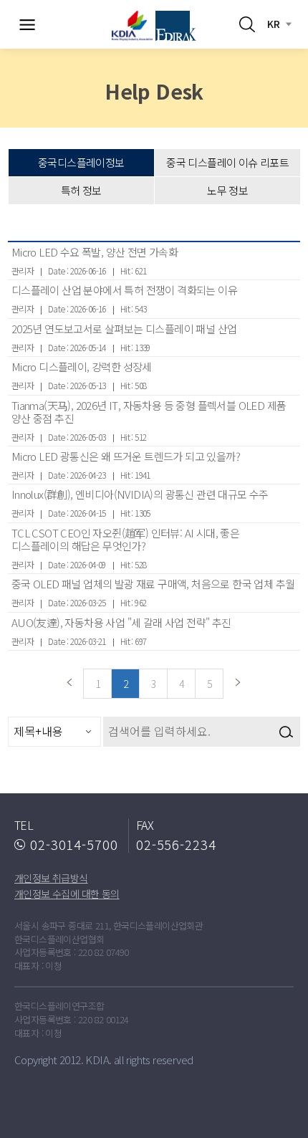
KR (273, 23)
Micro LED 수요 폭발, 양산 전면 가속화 (94, 251)
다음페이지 (237, 684)
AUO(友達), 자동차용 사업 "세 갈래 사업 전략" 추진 (121, 622)
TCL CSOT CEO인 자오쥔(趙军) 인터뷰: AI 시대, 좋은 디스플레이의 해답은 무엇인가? (125, 539)
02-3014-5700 (74, 844)
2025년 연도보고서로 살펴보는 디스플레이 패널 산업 (124, 328)
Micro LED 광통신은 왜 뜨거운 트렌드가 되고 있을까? (125, 456)
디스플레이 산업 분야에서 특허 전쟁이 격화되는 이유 (124, 289)
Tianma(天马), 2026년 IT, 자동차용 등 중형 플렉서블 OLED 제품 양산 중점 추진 (149, 412)
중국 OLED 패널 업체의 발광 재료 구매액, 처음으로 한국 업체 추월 (153, 583)
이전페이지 (69, 684)
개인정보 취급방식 (51, 878)
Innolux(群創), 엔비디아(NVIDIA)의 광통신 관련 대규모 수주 (140, 494)
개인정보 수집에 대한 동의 (67, 893)
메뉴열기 (27, 24)
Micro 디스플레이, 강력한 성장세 (81, 366)
